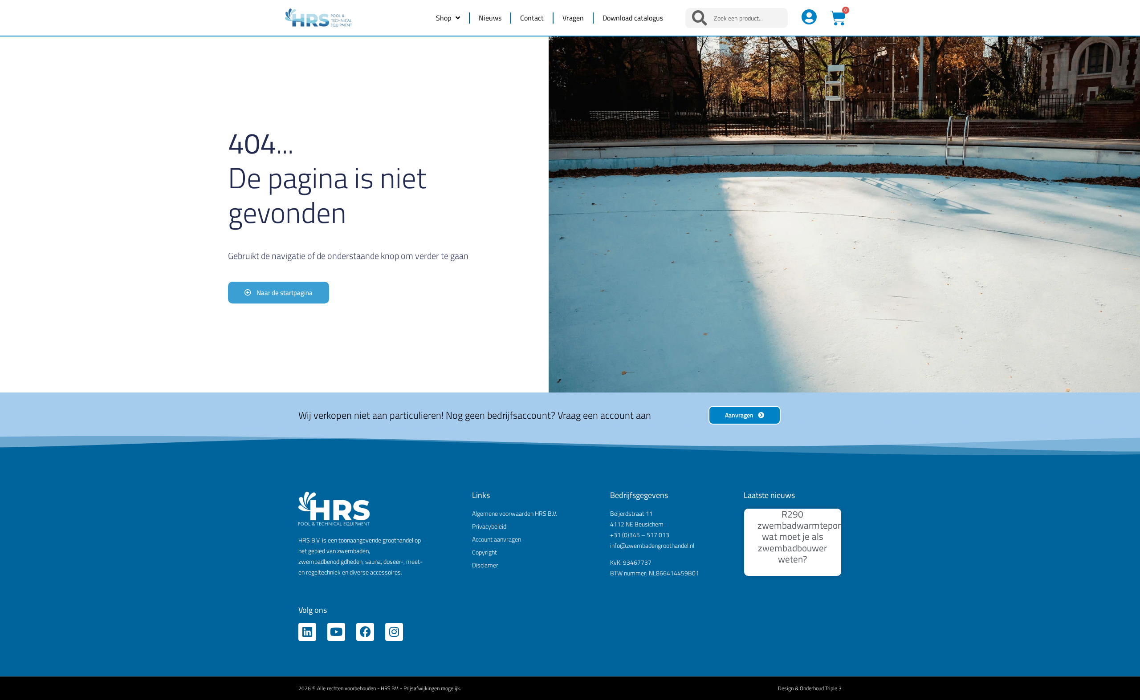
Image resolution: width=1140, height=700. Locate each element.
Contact (532, 17)
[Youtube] (336, 632)
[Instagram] (394, 632)
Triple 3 (833, 688)
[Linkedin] (307, 632)
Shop (443, 17)
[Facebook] (365, 632)
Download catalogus (633, 17)
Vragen (573, 17)
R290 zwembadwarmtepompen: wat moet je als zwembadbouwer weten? (810, 536)
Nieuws (490, 17)
